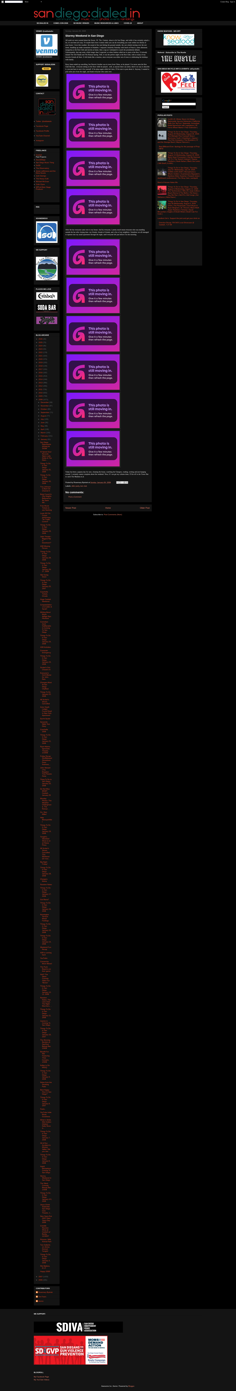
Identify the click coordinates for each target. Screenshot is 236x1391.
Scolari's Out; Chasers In (45, 668)
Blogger (131, 1386)
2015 (41, 376)
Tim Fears (42, 1297)
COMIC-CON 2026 (60, 23)
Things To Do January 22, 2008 (45, 694)
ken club (83, 486)
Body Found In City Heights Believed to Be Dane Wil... (46, 498)
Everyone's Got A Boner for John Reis (45, 676)
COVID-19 (128, 23)
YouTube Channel (43, 136)
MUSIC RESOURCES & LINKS (106, 23)
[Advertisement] (178, 247)
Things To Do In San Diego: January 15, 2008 (45, 928)
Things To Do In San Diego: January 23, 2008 (45, 660)
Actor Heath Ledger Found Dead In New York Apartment (46, 711)
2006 (41, 1280)
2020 (41, 359)
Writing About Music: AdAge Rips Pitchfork (45, 615)
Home (108, 508)
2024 (41, 346)
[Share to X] (122, 482)
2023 (41, 349)
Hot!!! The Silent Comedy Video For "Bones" (45, 978)
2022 (41, 352)
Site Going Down (44, 576)
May (42, 426)
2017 (41, 369)
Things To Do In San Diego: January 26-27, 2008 (45, 567)
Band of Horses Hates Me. (168, 182)
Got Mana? (44, 899)
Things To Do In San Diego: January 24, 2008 (45, 639)
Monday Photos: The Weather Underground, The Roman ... (46, 803)
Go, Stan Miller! (43, 813)
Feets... (43, 1109)
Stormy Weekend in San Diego (45, 1178)
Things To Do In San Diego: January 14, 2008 (45, 940)
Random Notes (46, 884)
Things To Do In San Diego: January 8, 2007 (45, 1101)
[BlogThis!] (120, 482)
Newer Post (70, 508)
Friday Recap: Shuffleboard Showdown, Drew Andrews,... (46, 760)
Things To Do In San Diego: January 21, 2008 (45, 739)
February (44, 436)
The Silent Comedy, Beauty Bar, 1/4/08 (45, 1186)
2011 (41, 389)
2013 (41, 383)
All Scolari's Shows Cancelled (45, 702)
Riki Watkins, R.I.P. (45, 1267)
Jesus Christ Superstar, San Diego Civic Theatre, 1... (46, 1209)
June (43, 422)
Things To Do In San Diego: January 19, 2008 (45, 829)
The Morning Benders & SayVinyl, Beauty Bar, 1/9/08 (45, 1044)
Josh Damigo (41, 176)
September (45, 412)
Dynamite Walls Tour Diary (45, 724)
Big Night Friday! (43, 863)
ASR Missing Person (45, 547)
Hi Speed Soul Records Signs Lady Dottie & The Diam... (46, 456)
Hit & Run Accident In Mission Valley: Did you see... (45, 1147)
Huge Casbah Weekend (45, 600)
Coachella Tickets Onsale (44, 594)
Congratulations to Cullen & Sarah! (46, 607)
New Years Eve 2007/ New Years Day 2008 (46, 1219)
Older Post (145, 508)
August (44, 416)
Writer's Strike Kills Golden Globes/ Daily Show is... (45, 1124)
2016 (41, 373)
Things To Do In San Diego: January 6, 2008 (45, 1159)
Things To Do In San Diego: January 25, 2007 (45, 584)
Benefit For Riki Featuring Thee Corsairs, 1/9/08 (45, 1057)
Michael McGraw (42, 181)
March (43, 433)
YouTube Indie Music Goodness (45, 1114)
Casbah (39, 155)
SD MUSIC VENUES (81, 23)
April (43, 429)
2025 (41, 342)
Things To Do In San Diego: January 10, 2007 (45, 1032)
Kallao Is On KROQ (45, 1066)
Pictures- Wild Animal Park (45, 1240)
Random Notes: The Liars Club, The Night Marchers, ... (46, 1002)
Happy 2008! (45, 1271)
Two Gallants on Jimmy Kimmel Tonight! (45, 1248)
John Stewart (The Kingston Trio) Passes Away (46, 772)
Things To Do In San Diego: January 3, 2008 (45, 1258)
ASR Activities (45, 647)
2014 (41, 379)
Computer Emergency (45, 651)
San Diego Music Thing (45, 163)
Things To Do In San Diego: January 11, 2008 (45, 1013)
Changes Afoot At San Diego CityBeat (46, 685)
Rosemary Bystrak (45, 1292)
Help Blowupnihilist (46, 820)
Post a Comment (74, 497)
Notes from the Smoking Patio (46, 1084)
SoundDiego (40, 160)
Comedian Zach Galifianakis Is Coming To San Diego (45, 627)
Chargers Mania (43, 880)
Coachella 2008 (44, 730)
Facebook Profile (42, 131)
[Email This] (117, 482)
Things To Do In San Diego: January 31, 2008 (45, 467)
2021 (41, 356)
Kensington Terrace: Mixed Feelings (44, 918)
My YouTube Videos (41, 1380)
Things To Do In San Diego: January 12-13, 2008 (45, 990)
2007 (41, 1277)
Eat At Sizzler (45, 719)
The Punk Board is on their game (45, 969)
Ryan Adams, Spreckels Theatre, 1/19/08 (45, 750)
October (44, 409)
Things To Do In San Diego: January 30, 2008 (45, 479)
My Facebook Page (41, 1377)
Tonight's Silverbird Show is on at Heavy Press (45, 841)
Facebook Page (42, 126)
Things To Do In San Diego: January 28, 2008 (45, 556)
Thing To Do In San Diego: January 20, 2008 (46, 782)
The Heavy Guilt (42, 179)
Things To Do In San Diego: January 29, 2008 (45, 529)
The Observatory (42, 168)
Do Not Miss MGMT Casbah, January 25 (45, 792)
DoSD (38, 165)
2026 (41, 339)
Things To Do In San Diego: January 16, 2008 (45, 907)
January (44, 439)
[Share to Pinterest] (127, 482)
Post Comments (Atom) (113, 515)
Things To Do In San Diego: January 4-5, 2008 (46, 1197)
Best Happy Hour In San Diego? (45, 1092)
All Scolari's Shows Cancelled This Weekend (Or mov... (45, 853)
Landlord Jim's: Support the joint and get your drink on (179, 218)
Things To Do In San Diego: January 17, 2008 (45, 892)
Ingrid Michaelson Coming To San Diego (45, 1169)
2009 (41, 396)
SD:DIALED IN (42, 23)
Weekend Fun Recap (45, 948)
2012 (41, 386)
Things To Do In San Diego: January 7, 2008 (45, 1135)
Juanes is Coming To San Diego (45, 1023)
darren (41, 1301)
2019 (41, 362)
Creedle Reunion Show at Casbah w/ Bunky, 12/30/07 (45, 1231)
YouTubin (43, 958)
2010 (41, 393)
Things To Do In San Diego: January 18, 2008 (45, 872)
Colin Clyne (40, 184)
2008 (41, 399)
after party (75, 486)
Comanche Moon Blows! (46, 963)
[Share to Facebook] (124, 482)
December (45, 402)
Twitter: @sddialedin (44, 121)
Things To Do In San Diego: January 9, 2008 (45, 1075)
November (45, 406)
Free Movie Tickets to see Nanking (46, 508)
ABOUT (140, 23)
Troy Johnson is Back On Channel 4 (45, 489)
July (42, 419)
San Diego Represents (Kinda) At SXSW (45, 445)
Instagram (40, 140)
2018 (41, 366)
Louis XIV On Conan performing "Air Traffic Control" (45, 517)
